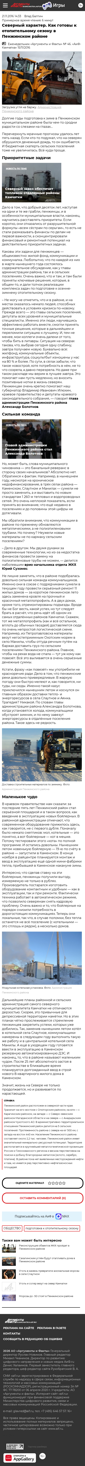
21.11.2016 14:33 (11, 16)
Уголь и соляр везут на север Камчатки (43, 1283)
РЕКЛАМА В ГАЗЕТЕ (51, 1328)
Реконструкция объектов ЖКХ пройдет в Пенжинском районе (44, 1247)
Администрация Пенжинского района (25, 789)
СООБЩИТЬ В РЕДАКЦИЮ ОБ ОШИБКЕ (32, 1339)
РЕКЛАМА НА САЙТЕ (18, 1328)
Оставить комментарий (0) (43, 1198)
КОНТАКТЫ (11, 1333)
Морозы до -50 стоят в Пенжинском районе (46, 1296)
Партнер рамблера (37, 1446)
